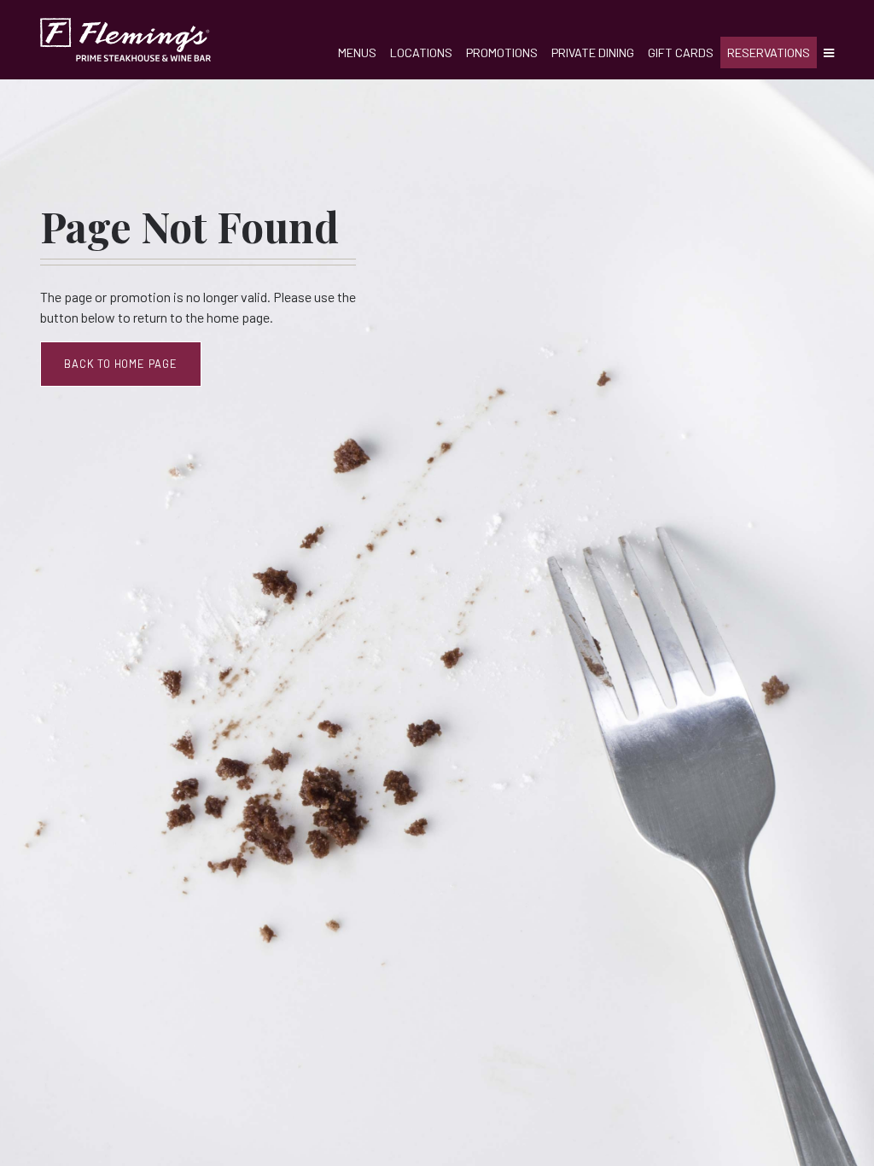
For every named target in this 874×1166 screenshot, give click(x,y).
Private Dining (592, 52)
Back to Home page (121, 363)
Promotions (502, 52)
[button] (825, 53)
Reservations (768, 52)
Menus (357, 52)
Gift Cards (681, 52)
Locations (421, 52)
